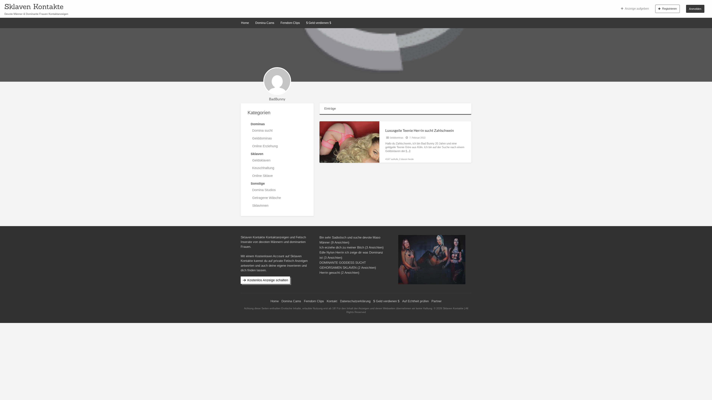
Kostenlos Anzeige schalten (267, 280)
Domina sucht (262, 130)
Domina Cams (264, 22)
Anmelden (695, 8)
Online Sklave (262, 176)
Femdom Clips (290, 22)
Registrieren (669, 8)
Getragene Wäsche (266, 198)
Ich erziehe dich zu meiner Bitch (341, 247)
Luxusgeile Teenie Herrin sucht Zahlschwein (419, 130)
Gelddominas (262, 138)
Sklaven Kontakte (33, 6)
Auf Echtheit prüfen (415, 301)
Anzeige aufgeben (637, 8)
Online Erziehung (265, 146)
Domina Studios (264, 190)
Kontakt (332, 301)
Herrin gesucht (329, 272)
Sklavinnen (260, 205)
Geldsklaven (261, 160)
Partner (436, 301)
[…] (408, 151)
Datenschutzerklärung (355, 301)
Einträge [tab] (330, 108)
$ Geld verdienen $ (318, 22)
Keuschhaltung (263, 168)
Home (245, 22)
